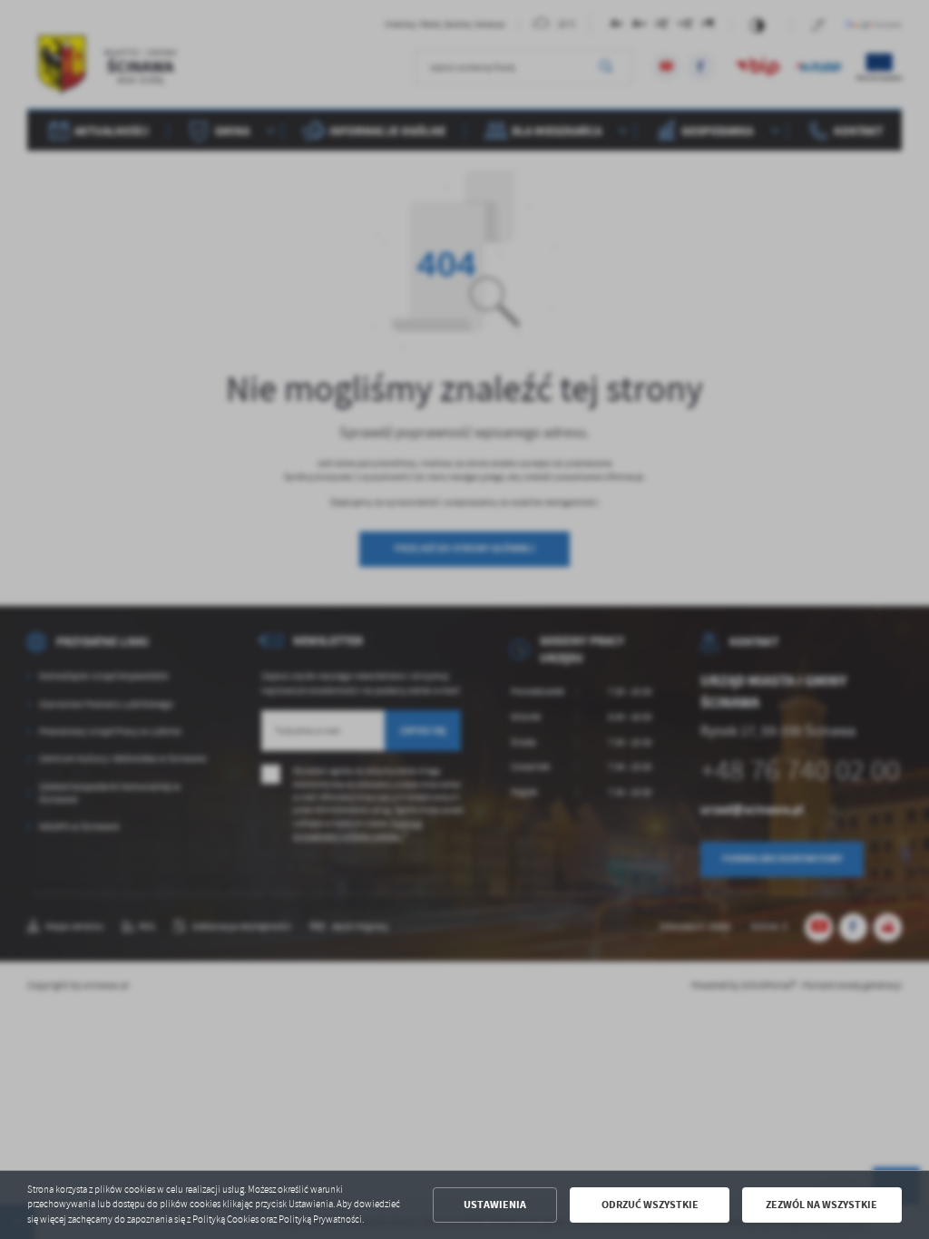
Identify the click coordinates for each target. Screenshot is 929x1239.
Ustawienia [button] (495, 1204)
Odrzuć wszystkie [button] (650, 1204)
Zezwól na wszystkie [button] (821, 1204)
